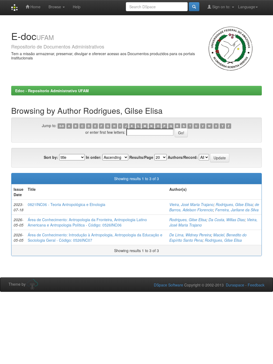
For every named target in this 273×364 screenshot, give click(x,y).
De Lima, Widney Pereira (190, 234)
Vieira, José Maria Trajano (191, 204)
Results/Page (141, 157)
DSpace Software (168, 285)
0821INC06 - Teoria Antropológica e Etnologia (66, 204)
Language (246, 6)
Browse (55, 6)
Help (77, 6)
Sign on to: (221, 6)
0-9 (61, 126)
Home (35, 6)
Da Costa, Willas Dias (226, 219)
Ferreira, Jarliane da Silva (237, 209)
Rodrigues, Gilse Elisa (234, 204)
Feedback (256, 285)
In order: (93, 157)
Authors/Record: (183, 157)
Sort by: (51, 157)
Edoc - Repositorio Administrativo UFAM (52, 90)
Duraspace (235, 285)
